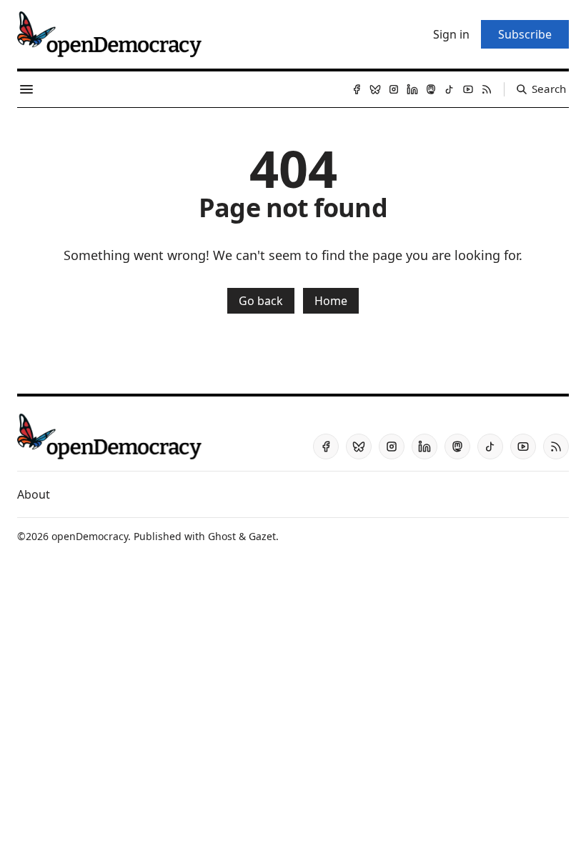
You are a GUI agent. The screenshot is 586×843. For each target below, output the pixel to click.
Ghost (222, 536)
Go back (261, 301)
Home (330, 301)
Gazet (262, 536)
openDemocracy (89, 536)
